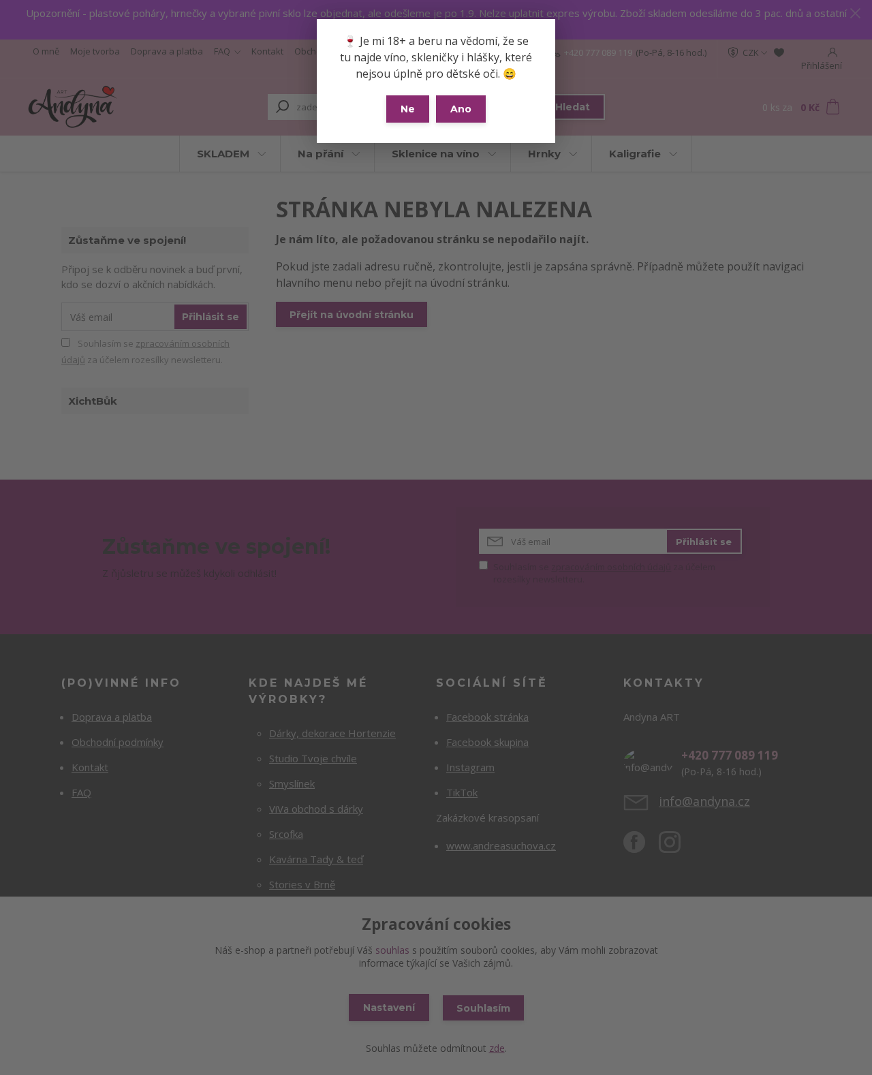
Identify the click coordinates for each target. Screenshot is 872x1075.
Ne (408, 109)
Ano (460, 109)
